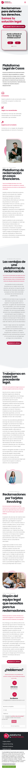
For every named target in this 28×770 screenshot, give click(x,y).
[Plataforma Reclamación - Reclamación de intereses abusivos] (6, 2)
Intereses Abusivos (8, 746)
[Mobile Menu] (25, 2)
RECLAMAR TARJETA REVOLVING (14, 26)
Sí (17, 43)
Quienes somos (7, 749)
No (10, 43)
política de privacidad (17, 716)
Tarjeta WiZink (6, 741)
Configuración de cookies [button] (9, 764)
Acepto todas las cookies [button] (9, 766)
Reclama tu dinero (14, 343)
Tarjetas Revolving (8, 744)
